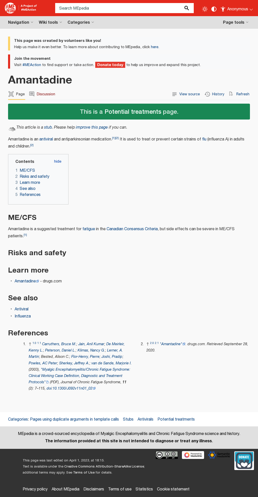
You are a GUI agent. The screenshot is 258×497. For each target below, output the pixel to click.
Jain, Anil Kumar (91, 344)
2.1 (157, 343)
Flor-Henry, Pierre (85, 357)
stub (48, 127)
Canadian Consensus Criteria (132, 229)
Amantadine (25, 281)
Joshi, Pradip (112, 357)
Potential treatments (133, 111)
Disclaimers (93, 489)
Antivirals (145, 419)
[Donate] (244, 460)
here (154, 47)
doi (49, 388)
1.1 (39, 343)
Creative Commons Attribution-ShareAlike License (104, 466)
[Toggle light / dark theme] (205, 9)
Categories (18, 419)
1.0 (34, 343)
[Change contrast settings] (214, 9)
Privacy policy (35, 489)
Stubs (128, 419)
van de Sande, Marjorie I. (111, 363)
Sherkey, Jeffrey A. (74, 363)
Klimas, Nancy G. (91, 350)
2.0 (152, 343)
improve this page (92, 127)
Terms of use (120, 489)
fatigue (88, 229)
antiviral (46, 139)
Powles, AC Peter (43, 363)
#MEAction (31, 65)
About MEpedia (65, 489)
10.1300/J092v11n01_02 (72, 388)
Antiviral (21, 309)
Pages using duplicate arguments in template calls (74, 419)
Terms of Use (83, 472)
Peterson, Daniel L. (60, 350)
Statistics (144, 489)
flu (204, 139)
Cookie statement (173, 489)
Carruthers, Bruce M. (59, 344)
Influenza (23, 316)
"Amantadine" (171, 344)
